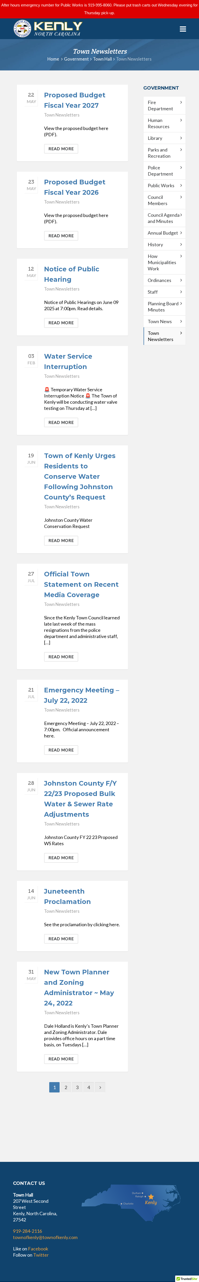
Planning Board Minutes (163, 307)
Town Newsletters (62, 115)
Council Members (157, 200)
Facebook (38, 1248)
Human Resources (158, 123)
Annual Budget (163, 233)
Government (76, 59)
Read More (61, 148)
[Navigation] (183, 28)
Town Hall (102, 59)
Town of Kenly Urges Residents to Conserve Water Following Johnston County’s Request (80, 476)
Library (155, 138)
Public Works (161, 185)
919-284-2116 (27, 1231)
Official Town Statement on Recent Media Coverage (81, 584)
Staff (153, 292)
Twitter (41, 1255)
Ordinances (159, 280)
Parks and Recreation (159, 153)
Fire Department (160, 105)
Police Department (160, 171)
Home (53, 59)
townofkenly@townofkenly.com (45, 1237)
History (155, 244)
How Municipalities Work (162, 262)
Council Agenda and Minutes (164, 218)
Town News (160, 321)
